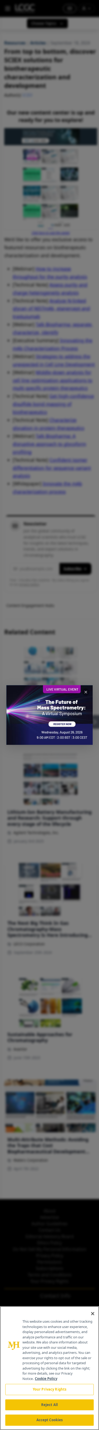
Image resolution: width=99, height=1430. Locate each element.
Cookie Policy (46, 1378)
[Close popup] (85, 692)
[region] (49, 1368)
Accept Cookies (49, 1419)
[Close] (92, 1313)
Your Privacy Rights (49, 1389)
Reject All (49, 1404)
